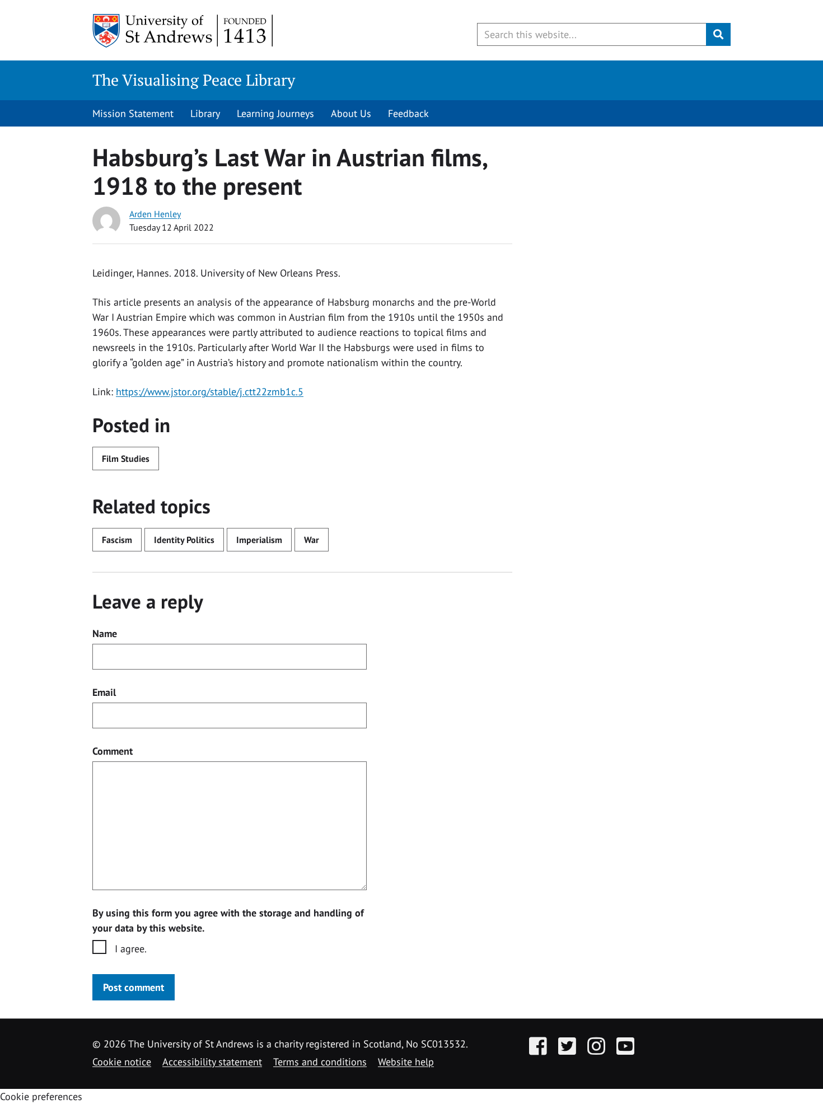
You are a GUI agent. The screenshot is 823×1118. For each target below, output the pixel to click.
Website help (406, 1061)
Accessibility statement (212, 1061)
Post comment (133, 987)
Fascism (117, 539)
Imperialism (259, 539)
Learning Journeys (275, 113)
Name (104, 633)
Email (104, 692)
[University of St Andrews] (183, 31)
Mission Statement (133, 113)
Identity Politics (184, 539)
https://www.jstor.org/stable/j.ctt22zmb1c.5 (209, 391)
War (311, 539)
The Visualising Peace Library (193, 79)
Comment (112, 751)
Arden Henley (155, 213)
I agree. (131, 948)
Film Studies (125, 458)
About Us (351, 113)
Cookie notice (121, 1061)
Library (205, 113)
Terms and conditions (320, 1061)
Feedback (408, 113)
